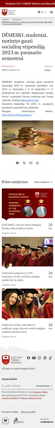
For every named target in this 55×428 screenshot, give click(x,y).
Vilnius (47, 70)
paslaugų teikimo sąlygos (31, 398)
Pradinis (5, 19)
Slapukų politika (28, 412)
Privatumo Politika (40, 392)
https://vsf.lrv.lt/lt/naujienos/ (16, 114)
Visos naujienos (42, 182)
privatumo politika (9, 398)
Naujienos (16, 19)
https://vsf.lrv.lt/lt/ (29, 100)
